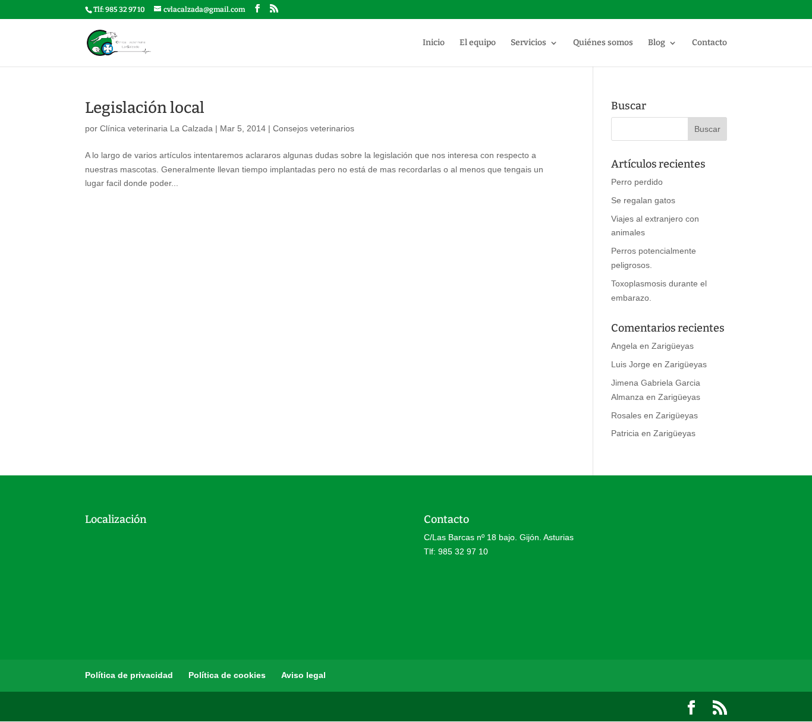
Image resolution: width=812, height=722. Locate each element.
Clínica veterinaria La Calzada (156, 128)
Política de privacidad (129, 675)
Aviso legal (303, 675)
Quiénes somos (603, 43)
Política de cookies (227, 675)
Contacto (709, 43)
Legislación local (144, 108)
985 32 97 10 (125, 9)
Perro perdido (637, 182)
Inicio (434, 43)
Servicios (528, 43)
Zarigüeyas (673, 346)
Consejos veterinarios (313, 128)
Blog (656, 43)
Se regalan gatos (643, 200)
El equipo (477, 43)
